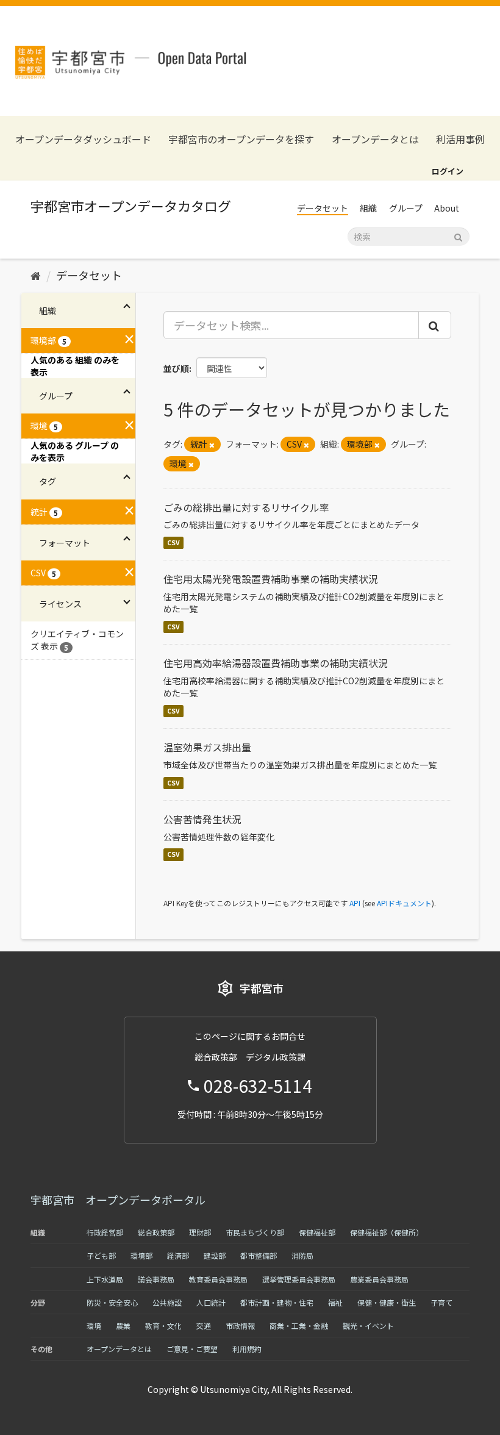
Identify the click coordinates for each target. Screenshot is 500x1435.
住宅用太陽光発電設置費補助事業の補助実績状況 (270, 578)
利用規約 (247, 1349)
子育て (441, 1302)
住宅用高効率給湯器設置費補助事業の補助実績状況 (275, 663)
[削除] (212, 444)
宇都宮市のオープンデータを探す (241, 139)
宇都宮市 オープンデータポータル (117, 1200)
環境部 (141, 1255)
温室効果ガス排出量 (207, 747)
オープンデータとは (375, 139)
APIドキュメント (404, 903)
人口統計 (211, 1302)
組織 (368, 208)
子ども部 (101, 1255)
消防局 (302, 1255)
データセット (322, 208)
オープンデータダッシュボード (83, 139)
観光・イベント (368, 1325)
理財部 (200, 1232)
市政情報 (240, 1325)
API (354, 903)
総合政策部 (156, 1232)
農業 (123, 1325)
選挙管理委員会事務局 (298, 1279)
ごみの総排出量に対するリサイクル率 (246, 507)
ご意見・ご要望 (192, 1349)
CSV (173, 542)
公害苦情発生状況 (202, 819)
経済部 (178, 1255)
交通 (203, 1325)
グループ (406, 208)
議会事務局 (156, 1279)
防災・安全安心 (112, 1302)
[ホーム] (35, 275)
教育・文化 (163, 1325)
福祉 (335, 1302)
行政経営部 (105, 1232)
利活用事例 (460, 139)
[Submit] (458, 236)
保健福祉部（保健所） (386, 1232)
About (446, 208)
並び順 (176, 368)
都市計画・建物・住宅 (276, 1302)
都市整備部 (258, 1255)
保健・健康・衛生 (386, 1302)
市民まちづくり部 (255, 1232)
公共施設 (167, 1302)
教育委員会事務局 (218, 1279)
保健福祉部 (317, 1232)
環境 (94, 1325)
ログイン (447, 171)
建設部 (215, 1255)
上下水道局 (105, 1279)
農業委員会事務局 (379, 1279)
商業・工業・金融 (299, 1325)
